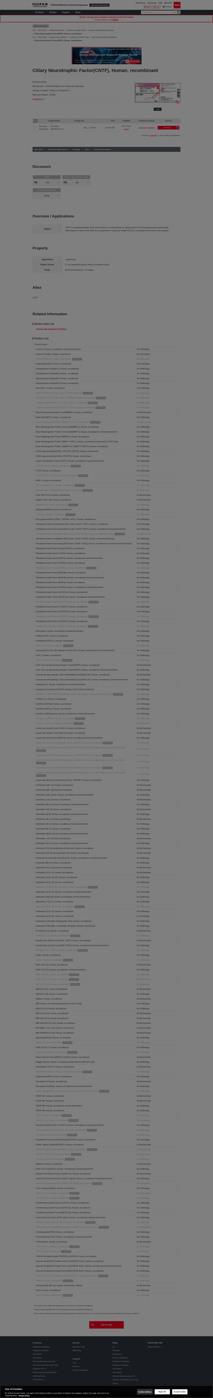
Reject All (162, 1392)
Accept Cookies (180, 1392)
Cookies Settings (144, 1392)
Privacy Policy (24, 1395)
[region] (106, 1391)
